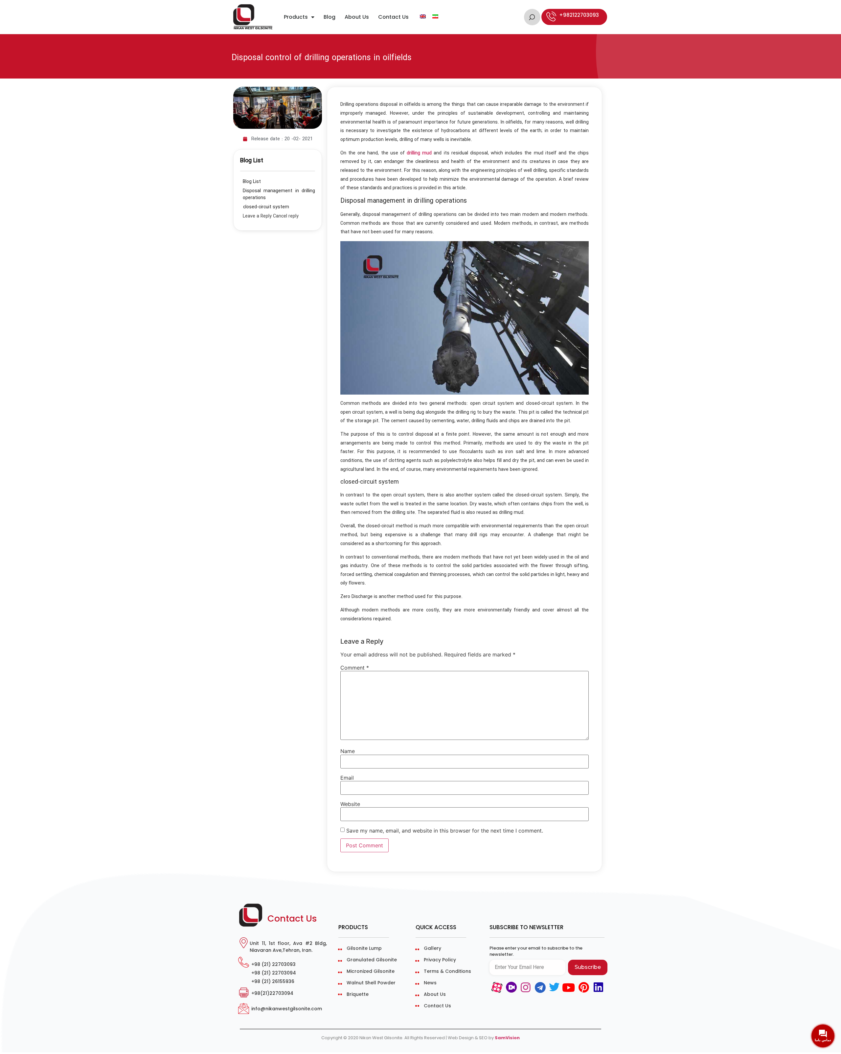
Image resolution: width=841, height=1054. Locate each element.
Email (347, 777)
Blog (329, 17)
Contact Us (393, 17)
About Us (357, 17)
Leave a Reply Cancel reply (271, 216)
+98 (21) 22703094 (273, 973)
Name (347, 751)
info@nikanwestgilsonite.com (286, 1008)
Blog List (252, 181)
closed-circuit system (266, 207)
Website (350, 804)
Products (296, 17)
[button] (532, 17)
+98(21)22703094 (272, 993)
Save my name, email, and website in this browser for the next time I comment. (444, 830)
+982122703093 (579, 14)
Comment (354, 667)
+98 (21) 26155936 (272, 981)
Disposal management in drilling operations (279, 194)
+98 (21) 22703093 (273, 964)
